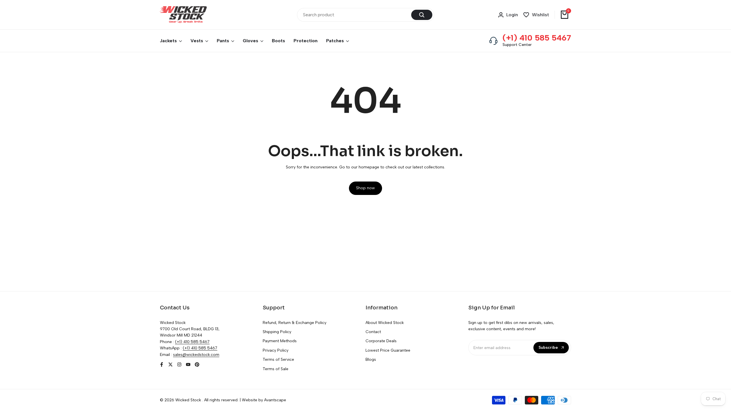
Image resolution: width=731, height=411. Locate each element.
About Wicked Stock (385, 322)
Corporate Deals (381, 341)
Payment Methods (280, 341)
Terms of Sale (275, 368)
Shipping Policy (277, 331)
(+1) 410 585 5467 (537, 38)
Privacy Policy (275, 350)
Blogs (371, 359)
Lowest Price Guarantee (388, 350)
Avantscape (275, 400)
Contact (373, 331)
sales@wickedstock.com (196, 354)
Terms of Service (278, 359)
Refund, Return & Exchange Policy (294, 322)
